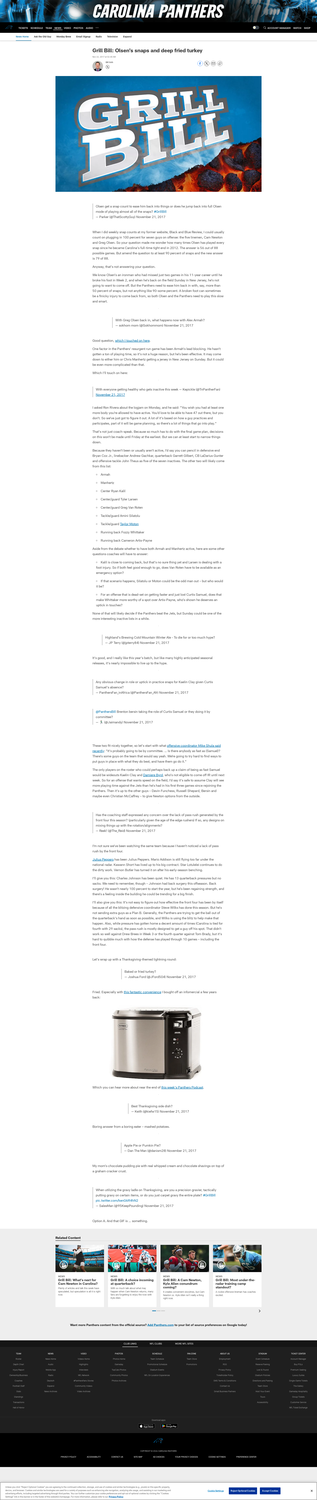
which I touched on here (132, 340)
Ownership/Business (18, 1375)
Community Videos (83, 1386)
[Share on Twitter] (206, 65)
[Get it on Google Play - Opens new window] (169, 1428)
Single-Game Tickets (298, 1380)
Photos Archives (119, 1380)
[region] (158, 1491)
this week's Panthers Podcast (182, 1087)
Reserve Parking (263, 1364)
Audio (50, 1364)
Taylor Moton (129, 524)
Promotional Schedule (157, 1364)
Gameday (119, 1364)
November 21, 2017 (150, 217)
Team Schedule (157, 1359)
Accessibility (262, 1402)
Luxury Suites (298, 1375)
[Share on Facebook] (200, 65)
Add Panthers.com (160, 1325)
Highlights (83, 1364)
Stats (18, 1391)
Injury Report (18, 1370)
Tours (262, 1397)
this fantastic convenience (142, 992)
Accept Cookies (270, 1490)
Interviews (83, 1370)
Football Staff (19, 1386)
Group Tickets (298, 1397)
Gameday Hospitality (298, 1391)
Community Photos (119, 1375)
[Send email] (213, 65)
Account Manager (298, 1359)
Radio (50, 1375)
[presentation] (260, 1311)
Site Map (138, 1457)
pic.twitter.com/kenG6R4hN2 (117, 1200)
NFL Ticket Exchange (298, 1407)
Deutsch (50, 1380)
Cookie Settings (217, 1457)
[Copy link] (220, 63)
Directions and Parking (263, 1380)
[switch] (256, 27)
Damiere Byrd (153, 775)
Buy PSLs (298, 1364)
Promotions (191, 1364)
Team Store (192, 1359)
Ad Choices (158, 1457)
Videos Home (84, 1359)
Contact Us (225, 1386)
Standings (18, 1397)
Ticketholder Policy (224, 1375)
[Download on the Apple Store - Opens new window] (146, 1426)
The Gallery (298, 1386)
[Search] (265, 27)
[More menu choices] (97, 27)
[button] (154, 1311)
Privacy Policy (225, 1370)
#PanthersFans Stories (84, 1380)
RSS (225, 1364)
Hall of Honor (18, 1407)
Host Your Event (263, 1391)
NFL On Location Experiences (157, 1375)
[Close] (311, 1490)
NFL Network (83, 1375)
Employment (224, 1359)
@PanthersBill (106, 711)
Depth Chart (18, 1364)
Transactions (18, 1402)
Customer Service (298, 1402)
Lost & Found (263, 1370)
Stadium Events (157, 1370)
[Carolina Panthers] (158, 1441)
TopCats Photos (119, 1370)
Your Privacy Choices (186, 1457)
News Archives (50, 1391)
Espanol (50, 1386)
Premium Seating (298, 1370)
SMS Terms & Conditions (224, 1380)
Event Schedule (262, 1359)
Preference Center (246, 1457)
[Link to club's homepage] (9, 28)
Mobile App (51, 1370)
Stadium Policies (262, 1375)
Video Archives (83, 1391)
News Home (50, 1359)
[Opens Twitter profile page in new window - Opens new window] (108, 67)
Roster (18, 1359)
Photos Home (119, 1359)
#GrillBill (160, 211)
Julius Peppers (103, 859)
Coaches (18, 1380)
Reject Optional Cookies (243, 1490)
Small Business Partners (225, 1391)
